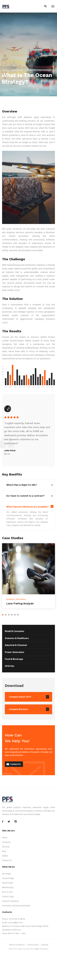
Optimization (20, 599)
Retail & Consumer (14, 631)
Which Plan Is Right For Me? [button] (21, 485)
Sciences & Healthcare (17, 638)
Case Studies (17, 70)
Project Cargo (8, 896)
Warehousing (8, 887)
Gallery (5, 856)
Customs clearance (10, 901)
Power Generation (14, 652)
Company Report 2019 (20, 697)
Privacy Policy (33, 945)
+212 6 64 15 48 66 (17, 919)
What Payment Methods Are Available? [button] (27, 506)
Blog (4, 851)
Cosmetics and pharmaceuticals (16, 905)
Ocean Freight (8, 878)
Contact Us (15, 764)
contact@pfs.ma (15, 922)
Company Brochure (18, 709)
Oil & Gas (9, 666)
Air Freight (6, 874)
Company (6, 842)
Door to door (7, 892)
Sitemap (45, 945)
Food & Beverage (14, 659)
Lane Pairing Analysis (20, 603)
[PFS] (5, 6)
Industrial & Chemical (16, 645)
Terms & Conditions (16, 945)
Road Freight (7, 883)
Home (4, 70)
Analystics (10, 599)
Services (6, 847)
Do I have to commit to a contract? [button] (25, 495)
